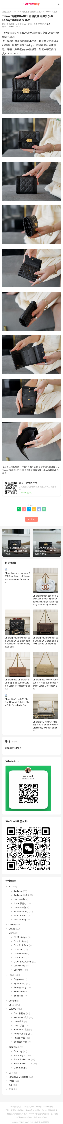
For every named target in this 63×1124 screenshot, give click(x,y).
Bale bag (18, 1051)
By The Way (20, 983)
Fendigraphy (20, 987)
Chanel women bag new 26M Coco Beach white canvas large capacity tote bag (17, 577)
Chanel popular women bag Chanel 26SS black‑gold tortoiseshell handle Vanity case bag (17, 642)
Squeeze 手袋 (20, 1041)
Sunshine (18, 995)
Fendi (11, 974)
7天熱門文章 (29, 1106)
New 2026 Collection (18, 1076)
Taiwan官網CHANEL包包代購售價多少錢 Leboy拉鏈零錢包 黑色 (30, 471)
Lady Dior (18, 969)
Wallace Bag (20, 919)
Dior (11, 932)
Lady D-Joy (19, 965)
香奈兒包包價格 (40, 1117)
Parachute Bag (21, 911)
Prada (11, 1080)
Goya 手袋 (19, 1025)
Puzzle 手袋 (19, 1037)
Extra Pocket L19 (22, 1059)
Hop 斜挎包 (19, 899)
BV (10, 886)
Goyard (12, 1000)
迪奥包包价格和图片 (42, 23)
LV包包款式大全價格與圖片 (16, 1113)
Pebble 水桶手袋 (22, 1033)
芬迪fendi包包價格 (24, 1117)
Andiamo (18, 891)
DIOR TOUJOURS (22, 961)
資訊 (11, 1088)
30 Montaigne (20, 937)
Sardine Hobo (20, 915)
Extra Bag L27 (21, 1055)
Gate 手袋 (19, 1021)
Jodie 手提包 (20, 903)
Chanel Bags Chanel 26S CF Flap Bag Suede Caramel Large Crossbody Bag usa (17, 684)
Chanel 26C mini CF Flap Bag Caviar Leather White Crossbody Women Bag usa (45, 726)
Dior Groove (20, 953)
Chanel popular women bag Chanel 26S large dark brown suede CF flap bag (45, 640)
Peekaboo (19, 991)
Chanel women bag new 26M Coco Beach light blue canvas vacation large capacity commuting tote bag (45, 600)
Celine (12, 924)
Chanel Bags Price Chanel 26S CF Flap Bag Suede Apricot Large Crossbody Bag (45, 684)
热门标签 (54, 1113)
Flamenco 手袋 (21, 1017)
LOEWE (12, 1008)
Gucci (11, 1004)
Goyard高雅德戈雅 (49, 1110)
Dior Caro (18, 949)
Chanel (48, 11)
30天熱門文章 (16, 1106)
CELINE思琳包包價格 (15, 1110)
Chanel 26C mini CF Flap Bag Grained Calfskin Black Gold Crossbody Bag (17, 702)
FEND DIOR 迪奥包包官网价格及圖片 (26, 11)
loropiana (13, 1046)
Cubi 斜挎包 (19, 1013)
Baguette (18, 979)
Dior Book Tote (21, 945)
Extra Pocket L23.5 (23, 1063)
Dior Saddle (19, 957)
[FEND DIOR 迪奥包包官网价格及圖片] (31, 4)
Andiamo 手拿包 (22, 895)
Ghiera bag (19, 1067)
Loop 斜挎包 (20, 907)
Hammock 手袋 (21, 1029)
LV (10, 1072)
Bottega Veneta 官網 (44, 1106)
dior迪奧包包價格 (33, 1110)
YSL (10, 1084)
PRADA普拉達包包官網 (39, 1113)
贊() (31, 519)
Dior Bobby (19, 941)
